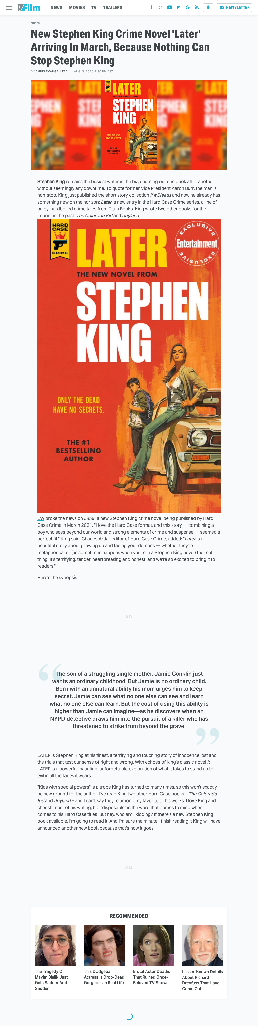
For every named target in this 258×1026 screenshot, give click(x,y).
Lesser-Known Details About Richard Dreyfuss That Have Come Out (202, 980)
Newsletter (238, 7)
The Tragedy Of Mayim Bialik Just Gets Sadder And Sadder (51, 980)
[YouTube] (169, 8)
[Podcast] (208, 7)
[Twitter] (160, 8)
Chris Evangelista (52, 71)
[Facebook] (151, 8)
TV (93, 7)
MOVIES (77, 7)
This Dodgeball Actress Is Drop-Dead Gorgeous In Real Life (104, 977)
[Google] (187, 8)
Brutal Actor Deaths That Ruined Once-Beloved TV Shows (151, 977)
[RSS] (197, 8)
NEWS (56, 7)
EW (40, 518)
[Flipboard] (178, 8)
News (35, 22)
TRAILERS (112, 7)
